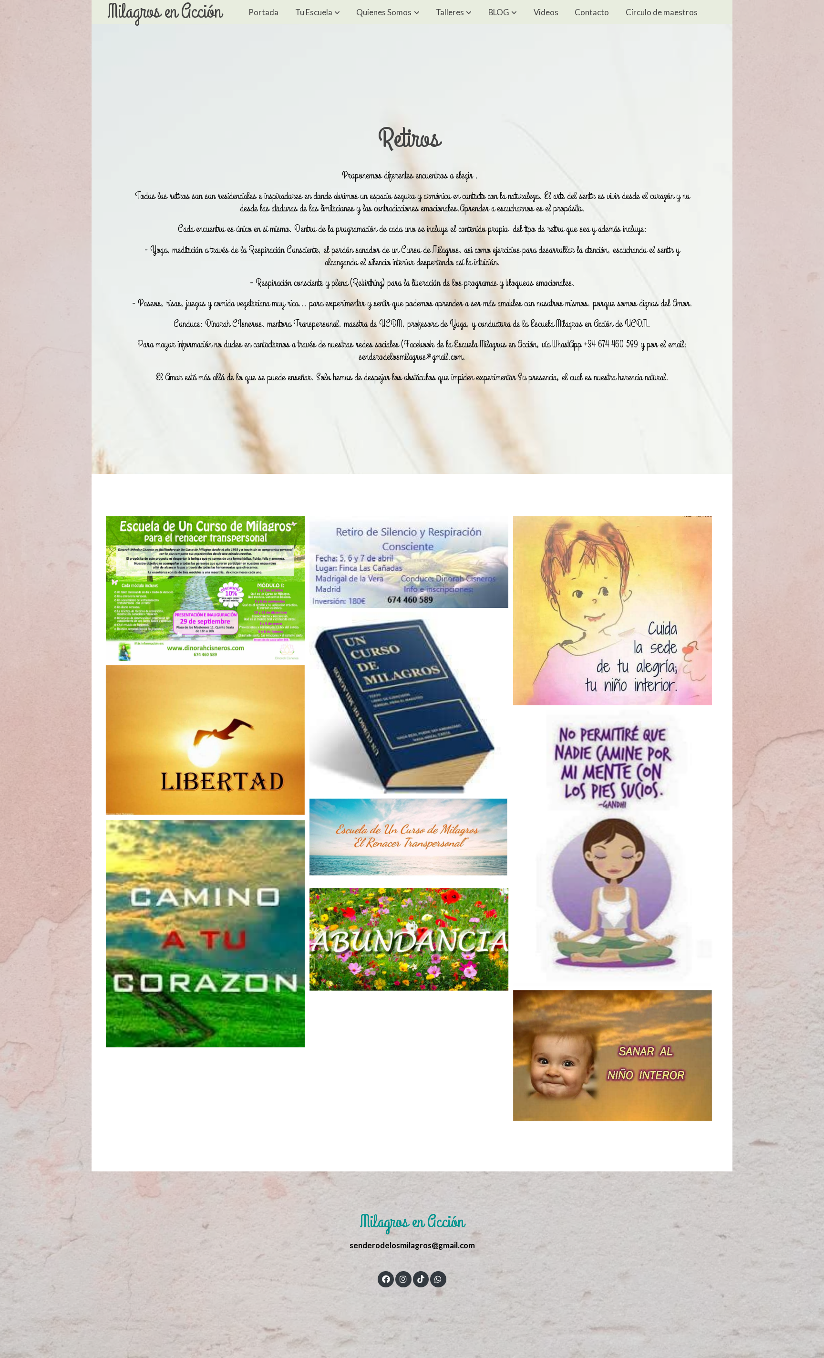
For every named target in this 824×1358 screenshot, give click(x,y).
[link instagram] (403, 1278)
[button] (317, 12)
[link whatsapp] (438, 1278)
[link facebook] (386, 1278)
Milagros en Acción (164, 12)
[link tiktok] (420, 1278)
